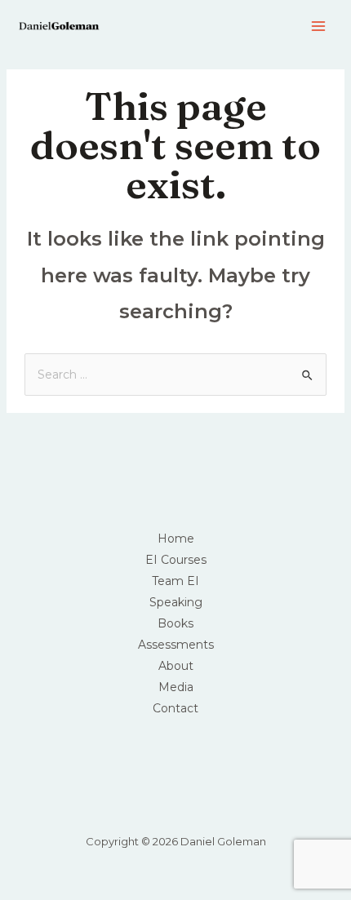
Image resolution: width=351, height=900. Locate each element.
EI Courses (176, 559)
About (175, 665)
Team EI (175, 581)
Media (175, 687)
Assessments (176, 644)
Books (175, 623)
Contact (175, 708)
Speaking (175, 602)
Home (176, 538)
